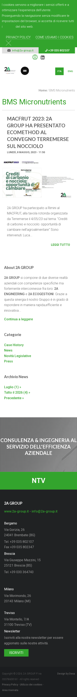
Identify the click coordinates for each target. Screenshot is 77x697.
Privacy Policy (18, 37)
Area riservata (10, 690)
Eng (70, 71)
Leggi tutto (60, 244)
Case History (14, 345)
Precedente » (14, 398)
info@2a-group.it (22, 50)
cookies (9, 26)
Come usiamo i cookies (55, 37)
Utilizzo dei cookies (31, 684)
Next (69, 184)
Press (8, 361)
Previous (8, 184)
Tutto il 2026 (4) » (17, 392)
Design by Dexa (66, 673)
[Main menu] (25, 68)
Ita (59, 71)
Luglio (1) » (12, 387)
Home (43, 90)
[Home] (10, 71)
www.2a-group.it (16, 511)
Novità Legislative (17, 356)
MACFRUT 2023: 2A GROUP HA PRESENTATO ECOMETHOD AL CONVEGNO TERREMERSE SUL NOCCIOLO (38, 132)
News (8, 350)
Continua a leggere (18, 319)
